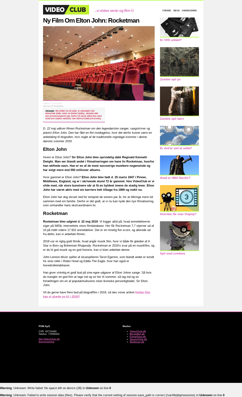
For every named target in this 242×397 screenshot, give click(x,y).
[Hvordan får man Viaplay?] (179, 210)
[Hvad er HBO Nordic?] (179, 174)
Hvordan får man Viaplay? (178, 214)
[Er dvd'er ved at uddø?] (179, 144)
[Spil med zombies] (179, 250)
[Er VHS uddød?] (179, 36)
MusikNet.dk (137, 334)
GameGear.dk (138, 336)
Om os (176, 10)
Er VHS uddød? (171, 40)
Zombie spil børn (172, 118)
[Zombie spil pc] (179, 76)
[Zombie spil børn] (179, 115)
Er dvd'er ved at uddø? (176, 148)
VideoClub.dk (138, 331)
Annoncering (189, 10)
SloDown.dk (137, 342)
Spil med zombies (172, 253)
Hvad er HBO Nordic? (175, 178)
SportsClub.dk (138, 339)
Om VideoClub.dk (49, 339)
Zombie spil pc (170, 79)
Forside (166, 10)
